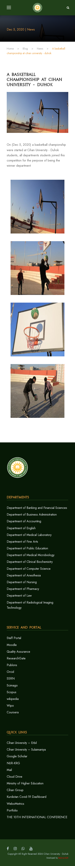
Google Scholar (17, 756)
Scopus (11, 692)
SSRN (11, 678)
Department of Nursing (22, 582)
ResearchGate (16, 658)
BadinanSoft (63, 857)
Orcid (10, 672)
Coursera (13, 712)
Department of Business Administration (32, 514)
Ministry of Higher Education (25, 783)
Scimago (12, 685)
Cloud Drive (14, 776)
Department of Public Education (27, 548)
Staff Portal (14, 638)
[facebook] (8, 848)
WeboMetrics (15, 803)
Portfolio (12, 810)
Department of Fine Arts (22, 541)
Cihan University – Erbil (22, 743)
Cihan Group (15, 790)
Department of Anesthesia (24, 575)
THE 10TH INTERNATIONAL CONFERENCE (37, 817)
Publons (12, 665)
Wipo (10, 705)
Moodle (12, 645)
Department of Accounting (24, 521)
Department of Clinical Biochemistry (30, 562)
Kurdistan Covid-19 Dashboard (26, 797)
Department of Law (19, 595)
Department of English (21, 528)
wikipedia (13, 699)
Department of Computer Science (29, 568)
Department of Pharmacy (23, 589)
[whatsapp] (23, 848)
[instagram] (15, 848)
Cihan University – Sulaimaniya (26, 749)
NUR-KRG (13, 763)
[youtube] (30, 848)
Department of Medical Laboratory (29, 535)
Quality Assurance (18, 651)
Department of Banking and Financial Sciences (37, 508)
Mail (9, 770)
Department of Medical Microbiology (30, 555)
